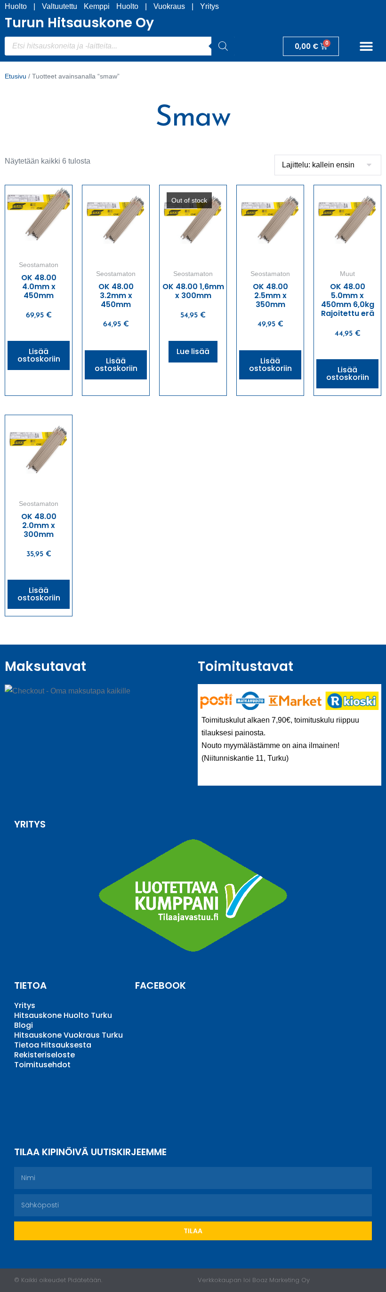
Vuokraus (169, 6)
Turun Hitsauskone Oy (79, 23)
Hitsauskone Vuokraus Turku (68, 1035)
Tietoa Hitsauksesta (52, 1045)
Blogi (23, 1025)
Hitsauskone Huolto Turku (63, 1015)
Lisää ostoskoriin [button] (38, 355)
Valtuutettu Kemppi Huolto (90, 6)
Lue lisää (193, 351)
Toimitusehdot (42, 1065)
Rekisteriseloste (44, 1055)
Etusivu (15, 76)
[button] (366, 46)
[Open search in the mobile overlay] (120, 46)
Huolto (16, 6)
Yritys (209, 6)
